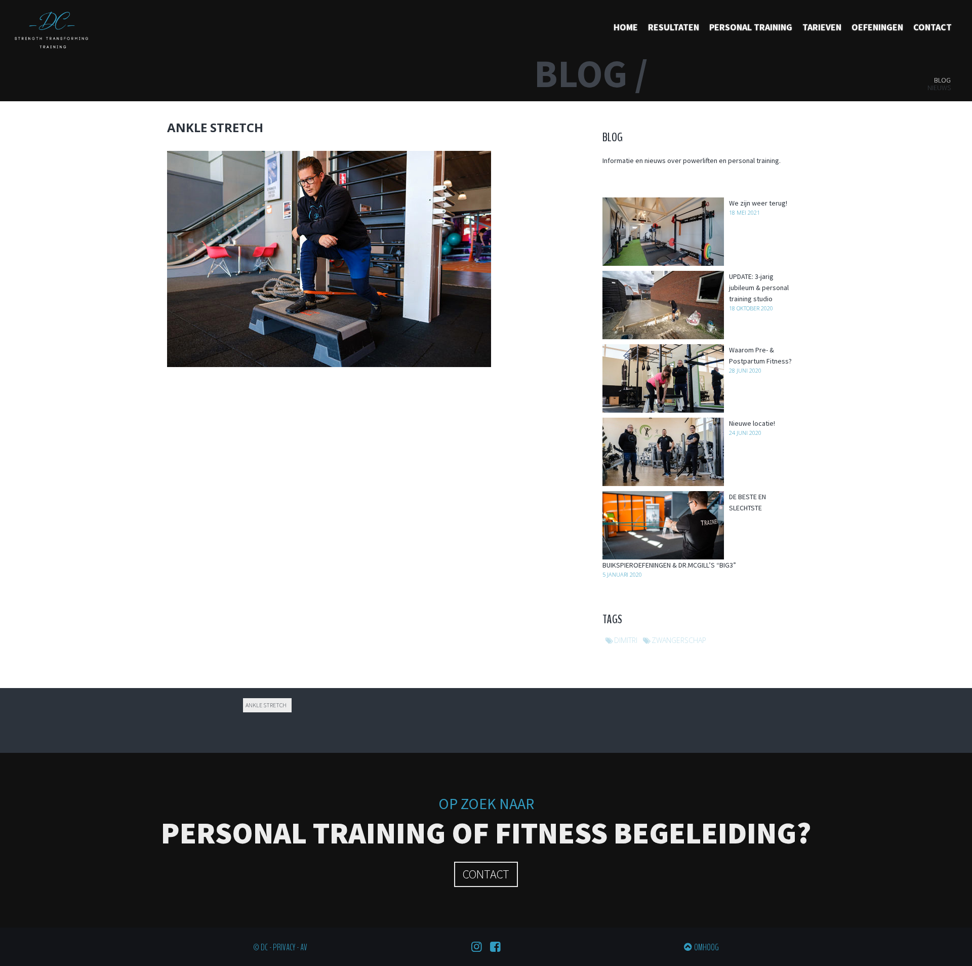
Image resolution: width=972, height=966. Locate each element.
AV (303, 947)
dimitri (625, 640)
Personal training (750, 27)
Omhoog (706, 947)
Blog (942, 80)
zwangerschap (679, 640)
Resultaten (673, 27)
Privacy (284, 947)
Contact (932, 27)
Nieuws (939, 87)
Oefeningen (877, 27)
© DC (260, 947)
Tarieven (821, 27)
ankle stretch (266, 705)
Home (626, 27)
